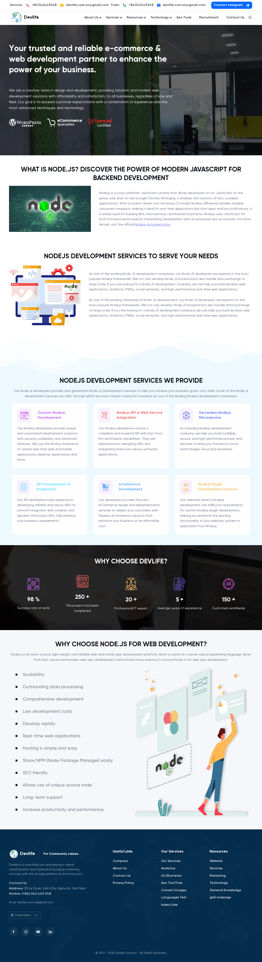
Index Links (169, 905)
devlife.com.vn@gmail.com (87, 5)
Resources (135, 17)
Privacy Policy (123, 883)
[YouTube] (38, 931)
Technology (159, 17)
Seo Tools (183, 17)
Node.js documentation (152, 224)
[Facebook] (13, 931)
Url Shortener (171, 875)
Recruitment (209, 17)
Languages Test (173, 897)
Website (216, 861)
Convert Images (173, 890)
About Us (91, 17)
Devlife (31, 17)
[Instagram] (25, 931)
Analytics (168, 868)
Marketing (218, 875)
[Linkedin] (50, 931)
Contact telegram (228, 5)
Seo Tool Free (171, 883)
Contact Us (235, 17)
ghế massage (220, 897)
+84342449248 (44, 5)
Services (112, 17)
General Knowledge (225, 890)
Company (120, 861)
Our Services (171, 861)
